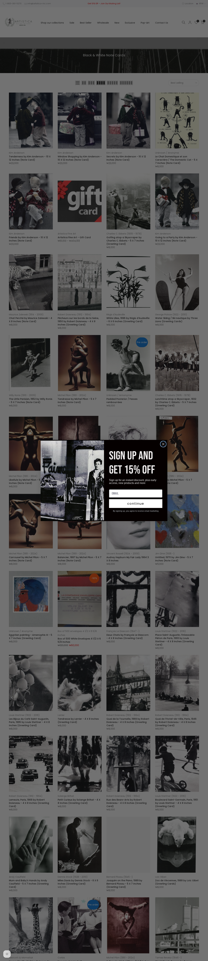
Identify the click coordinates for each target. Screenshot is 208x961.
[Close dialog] (163, 444)
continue (135, 503)
